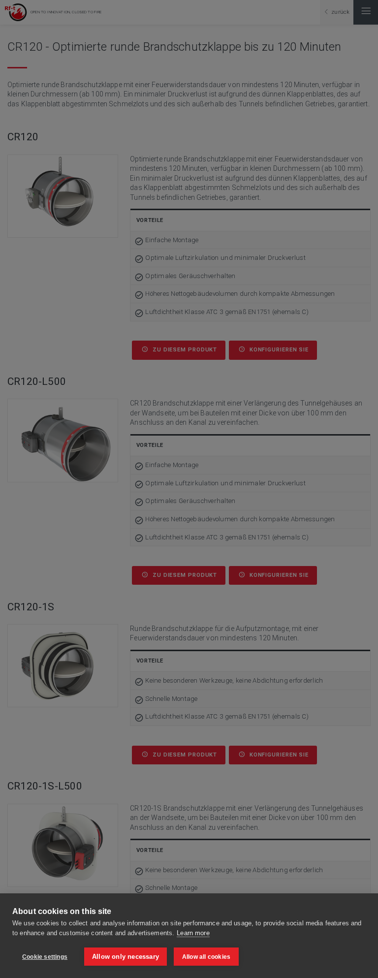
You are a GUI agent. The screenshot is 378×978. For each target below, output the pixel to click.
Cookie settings (44, 956)
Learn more (193, 933)
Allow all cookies (206, 956)
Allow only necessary (125, 956)
